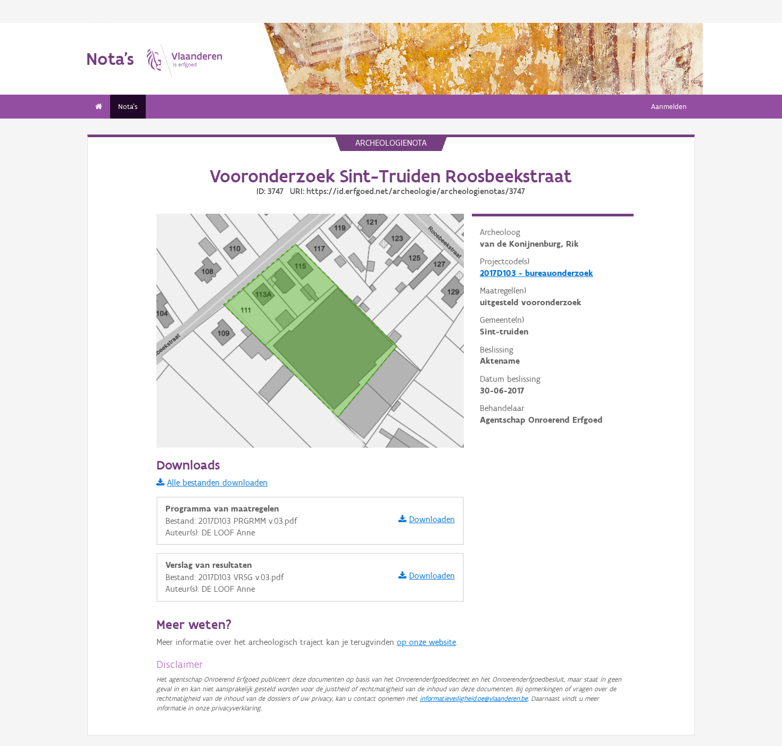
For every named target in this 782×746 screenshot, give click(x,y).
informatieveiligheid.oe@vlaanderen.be (474, 698)
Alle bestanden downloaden (217, 482)
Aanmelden (669, 106)
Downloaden (432, 519)
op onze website (426, 642)
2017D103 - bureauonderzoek (536, 273)
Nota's (128, 106)
